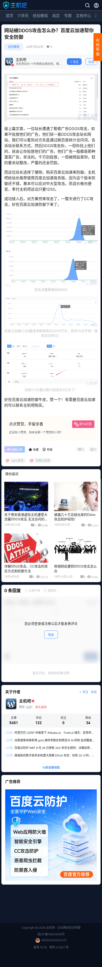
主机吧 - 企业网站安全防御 (63, 927)
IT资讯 (23, 15)
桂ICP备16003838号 (51, 934)
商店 (56, 15)
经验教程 (40, 15)
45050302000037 (54, 940)
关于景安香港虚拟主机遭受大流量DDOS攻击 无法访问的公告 (26, 519)
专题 (68, 15)
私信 (91, 62)
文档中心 (83, 15)
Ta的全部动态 (51, 767)
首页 (9, 15)
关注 (76, 62)
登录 (51, 635)
